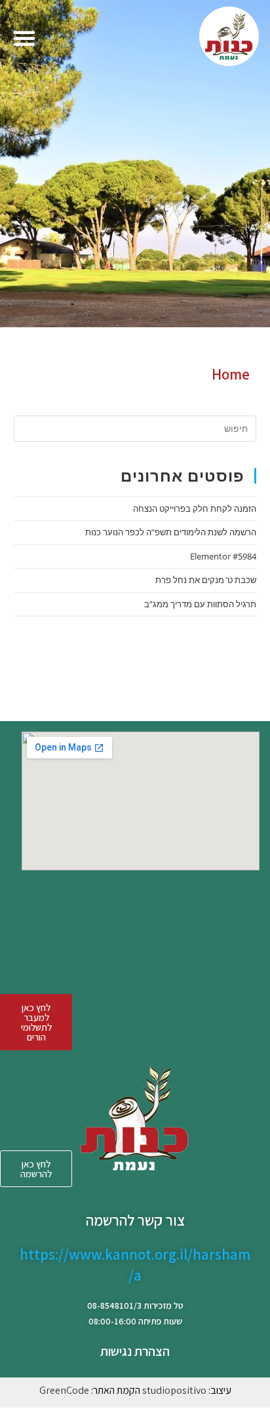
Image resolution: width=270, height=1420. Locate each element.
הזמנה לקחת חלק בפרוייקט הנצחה (194, 508)
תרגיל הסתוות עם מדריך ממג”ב (200, 604)
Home (231, 374)
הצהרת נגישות (135, 1351)
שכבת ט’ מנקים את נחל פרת (205, 580)
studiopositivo (174, 1390)
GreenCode (64, 1390)
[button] (24, 38)
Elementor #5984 (223, 556)
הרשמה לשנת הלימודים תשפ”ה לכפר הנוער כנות (170, 532)
